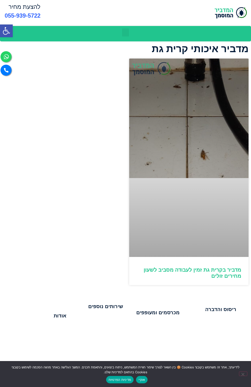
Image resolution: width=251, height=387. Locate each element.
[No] (243, 374)
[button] (6, 30)
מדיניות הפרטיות (120, 380)
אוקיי (141, 380)
